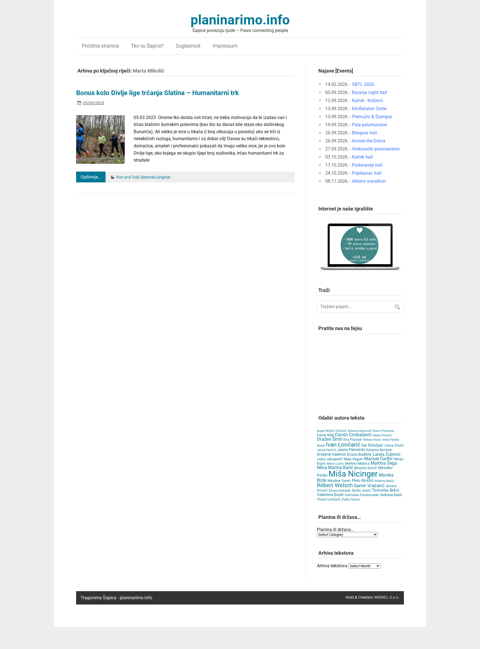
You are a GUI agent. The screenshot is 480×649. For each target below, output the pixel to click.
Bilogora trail (364, 132)
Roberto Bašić (384, 481)
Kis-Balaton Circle (369, 108)
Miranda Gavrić (365, 468)
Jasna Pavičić (326, 450)
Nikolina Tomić (339, 481)
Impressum (225, 46)
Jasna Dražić (394, 445)
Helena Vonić (372, 440)
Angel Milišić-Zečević (332, 431)
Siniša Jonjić (361, 490)
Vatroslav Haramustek (362, 495)
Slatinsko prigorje (155, 177)
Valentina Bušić (330, 494)
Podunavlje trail (367, 165)
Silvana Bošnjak (340, 490)
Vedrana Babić (391, 495)
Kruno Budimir (359, 454)
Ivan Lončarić (343, 444)
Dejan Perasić (382, 435)
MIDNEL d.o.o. (386, 597)
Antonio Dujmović (360, 431)
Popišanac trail (366, 173)
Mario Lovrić (335, 463)
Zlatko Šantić (350, 499)
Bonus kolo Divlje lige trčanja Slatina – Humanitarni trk (157, 93)
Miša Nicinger (353, 474)
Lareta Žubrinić (387, 454)
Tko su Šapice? (147, 46)
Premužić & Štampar (372, 116)
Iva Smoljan (372, 445)
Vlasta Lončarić (328, 499)
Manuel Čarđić (378, 458)
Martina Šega (384, 463)
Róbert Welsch (335, 485)
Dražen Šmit (329, 439)
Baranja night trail (369, 92)
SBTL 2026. (363, 84)
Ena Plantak (352, 440)
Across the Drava (368, 140)
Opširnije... (91, 177)
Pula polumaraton (369, 124)
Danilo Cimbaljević (353, 434)
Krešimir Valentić (331, 454)
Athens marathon (369, 181)
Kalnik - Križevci (367, 100)
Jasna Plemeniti (351, 449)
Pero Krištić (363, 480)
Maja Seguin (353, 459)
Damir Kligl (325, 435)
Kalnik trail (362, 157)
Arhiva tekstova (332, 565)
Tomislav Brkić (385, 490)
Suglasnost (188, 46)
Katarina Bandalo (379, 450)
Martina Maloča (357, 463)
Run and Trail (127, 177)
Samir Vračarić (369, 485)
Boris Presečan (383, 431)
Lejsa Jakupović (329, 459)
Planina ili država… (335, 529)
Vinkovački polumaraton (376, 149)
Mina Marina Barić (335, 467)
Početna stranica (100, 46)
